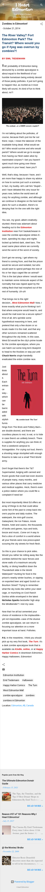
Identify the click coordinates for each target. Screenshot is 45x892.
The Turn (32, 685)
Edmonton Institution (13, 675)
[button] (41, 24)
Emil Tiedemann (11, 680)
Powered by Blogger (24, 881)
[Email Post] (3, 670)
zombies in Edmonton (14, 700)
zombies (30, 695)
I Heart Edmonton (22, 7)
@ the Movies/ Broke (13, 847)
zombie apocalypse (12, 695)
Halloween (27, 680)
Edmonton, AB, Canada (23, 705)
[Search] (41, 5)
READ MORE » (35, 805)
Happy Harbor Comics (14, 685)
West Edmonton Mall (13, 690)
